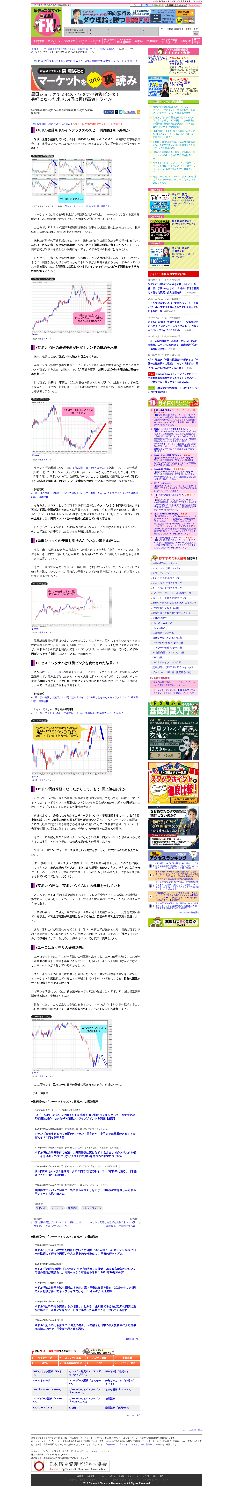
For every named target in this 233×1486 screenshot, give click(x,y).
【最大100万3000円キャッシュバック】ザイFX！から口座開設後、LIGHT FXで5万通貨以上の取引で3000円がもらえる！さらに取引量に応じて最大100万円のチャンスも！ (175, 542)
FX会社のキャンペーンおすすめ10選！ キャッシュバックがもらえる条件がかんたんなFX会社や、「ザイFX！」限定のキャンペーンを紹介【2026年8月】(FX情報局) (177, 896)
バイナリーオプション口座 (166, 662)
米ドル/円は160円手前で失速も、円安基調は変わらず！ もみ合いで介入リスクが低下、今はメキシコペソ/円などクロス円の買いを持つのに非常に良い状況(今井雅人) (177, 886)
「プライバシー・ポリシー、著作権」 (136, 1444)
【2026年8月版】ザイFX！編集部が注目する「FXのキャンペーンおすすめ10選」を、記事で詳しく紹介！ (174, 134)
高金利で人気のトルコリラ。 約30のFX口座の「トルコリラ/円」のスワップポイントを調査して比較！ (174, 179)
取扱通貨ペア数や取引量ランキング (171, 612)
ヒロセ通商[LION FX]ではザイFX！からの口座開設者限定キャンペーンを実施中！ (88, 60)
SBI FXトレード (41, 1380)
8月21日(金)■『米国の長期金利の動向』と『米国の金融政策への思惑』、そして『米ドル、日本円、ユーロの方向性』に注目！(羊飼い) (176, 865)
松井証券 (110, 1398)
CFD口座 (157, 657)
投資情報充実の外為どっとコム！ (80, 123)
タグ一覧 (145, 1476)
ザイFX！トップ (38, 49)
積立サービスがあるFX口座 (167, 637)
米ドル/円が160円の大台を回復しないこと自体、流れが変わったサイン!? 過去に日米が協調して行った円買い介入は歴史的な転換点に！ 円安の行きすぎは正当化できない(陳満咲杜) (177, 875)
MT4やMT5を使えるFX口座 (167, 647)
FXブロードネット (43, 1407)
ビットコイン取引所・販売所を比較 (171, 672)
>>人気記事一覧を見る (188, 912)
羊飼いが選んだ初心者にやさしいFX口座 (174, 603)
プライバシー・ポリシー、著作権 (111, 1476)
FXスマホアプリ (161, 627)
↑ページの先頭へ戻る (192, 1430)
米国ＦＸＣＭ (45, 339)
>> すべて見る (133, 1415)
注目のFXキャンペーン (164, 563)
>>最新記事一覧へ (132, 1339)
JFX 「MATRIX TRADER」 (47, 1389)
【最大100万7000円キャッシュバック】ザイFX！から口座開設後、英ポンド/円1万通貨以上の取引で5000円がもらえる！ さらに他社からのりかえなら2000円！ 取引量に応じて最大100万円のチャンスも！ (175, 417)
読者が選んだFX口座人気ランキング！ (173, 667)
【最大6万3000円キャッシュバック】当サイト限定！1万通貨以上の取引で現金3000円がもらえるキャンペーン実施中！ (175, 487)
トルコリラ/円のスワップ (165, 578)
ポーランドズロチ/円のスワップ (169, 598)
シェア (110, 112)
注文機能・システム (163, 632)
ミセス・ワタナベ (91, 1208)
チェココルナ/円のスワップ (167, 588)
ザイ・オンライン (135, 1480)
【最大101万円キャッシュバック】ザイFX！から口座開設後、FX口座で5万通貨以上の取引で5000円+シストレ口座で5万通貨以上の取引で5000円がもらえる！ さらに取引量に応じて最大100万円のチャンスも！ (175, 502)
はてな (120, 112)
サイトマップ (133, 1476)
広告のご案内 (158, 1476)
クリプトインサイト (152, 1480)
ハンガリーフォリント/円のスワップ (171, 593)
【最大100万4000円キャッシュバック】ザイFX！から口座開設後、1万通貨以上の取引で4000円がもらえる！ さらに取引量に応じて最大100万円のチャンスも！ (175, 474)
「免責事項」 (111, 1444)
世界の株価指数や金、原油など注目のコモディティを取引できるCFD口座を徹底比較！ (174, 155)
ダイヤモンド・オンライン (100, 1480)
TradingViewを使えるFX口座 (167, 642)
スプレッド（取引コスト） (166, 568)
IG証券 (72, 1407)
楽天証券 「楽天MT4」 (117, 1407)
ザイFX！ (166, 1480)
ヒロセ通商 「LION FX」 (118, 1389)
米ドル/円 (41, 1208)
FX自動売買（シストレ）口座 (168, 652)
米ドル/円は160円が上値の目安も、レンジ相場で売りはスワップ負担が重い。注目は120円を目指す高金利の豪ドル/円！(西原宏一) (176, 905)
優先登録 (131, 112)
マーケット (57, 1208)
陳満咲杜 (72, 1208)
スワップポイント (162, 573)
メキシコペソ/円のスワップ (167, 583)
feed (138, 112)
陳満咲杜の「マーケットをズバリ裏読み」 (97, 49)
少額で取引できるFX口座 (165, 608)
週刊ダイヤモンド (119, 1480)
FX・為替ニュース (162, 622)
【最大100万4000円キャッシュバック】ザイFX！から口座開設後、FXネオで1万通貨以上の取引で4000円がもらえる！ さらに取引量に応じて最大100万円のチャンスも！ (175, 460)
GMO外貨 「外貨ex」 (117, 1371)
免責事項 (79, 1476)
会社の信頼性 (159, 617)
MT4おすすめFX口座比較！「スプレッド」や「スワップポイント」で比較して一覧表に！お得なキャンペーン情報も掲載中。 (174, 110)
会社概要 (90, 1476)
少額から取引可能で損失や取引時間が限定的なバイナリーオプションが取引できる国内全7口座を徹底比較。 (174, 144)
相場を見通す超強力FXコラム (61, 49)
